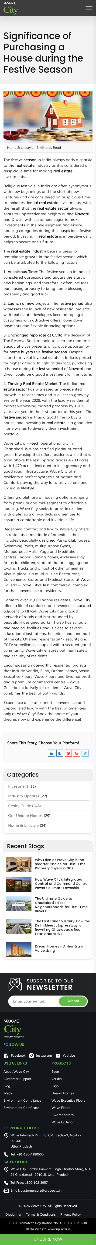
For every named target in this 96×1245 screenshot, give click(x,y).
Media (8, 1093)
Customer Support (17, 1079)
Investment (18, 786)
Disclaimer (13, 1215)
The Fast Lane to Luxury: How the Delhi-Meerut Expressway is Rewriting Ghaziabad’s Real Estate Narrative (62, 927)
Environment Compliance (22, 1101)
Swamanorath (62, 1115)
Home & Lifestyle (23, 825)
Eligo (54, 1086)
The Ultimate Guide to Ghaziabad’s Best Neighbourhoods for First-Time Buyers (61, 904)
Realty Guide (19, 806)
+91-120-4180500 (30, 1154)
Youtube (69, 1056)
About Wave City (16, 1072)
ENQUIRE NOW (48, 1239)
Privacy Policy (70, 1215)
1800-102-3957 (36, 1183)
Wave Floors (60, 1108)
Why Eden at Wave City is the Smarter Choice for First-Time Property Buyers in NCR (60, 864)
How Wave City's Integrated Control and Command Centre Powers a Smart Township (61, 883)
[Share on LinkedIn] (51, 754)
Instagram (44, 1056)
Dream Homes (62, 1093)
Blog (6, 1086)
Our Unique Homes (25, 815)
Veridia (56, 1079)
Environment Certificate (21, 1108)
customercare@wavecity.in (41, 1191)
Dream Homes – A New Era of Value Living (60, 948)
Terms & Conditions (41, 1215)
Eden (55, 1072)
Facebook (18, 1056)
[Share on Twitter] (85, 754)
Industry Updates (23, 796)
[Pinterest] (68, 754)
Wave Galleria (62, 1122)
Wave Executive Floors (68, 1101)
